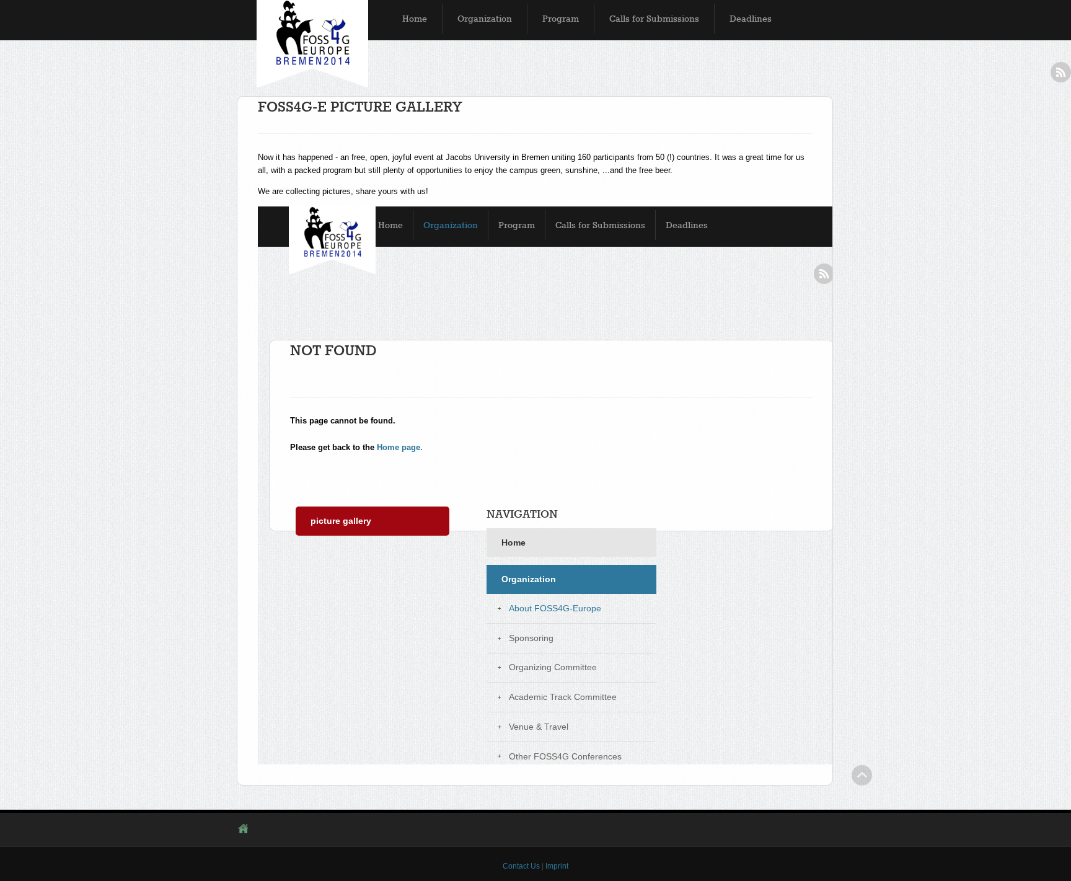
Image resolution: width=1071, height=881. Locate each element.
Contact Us (521, 866)
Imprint (556, 866)
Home (414, 19)
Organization (484, 19)
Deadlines (750, 19)
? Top (862, 775)
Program (560, 19)
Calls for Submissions (654, 19)
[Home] (312, 44)
